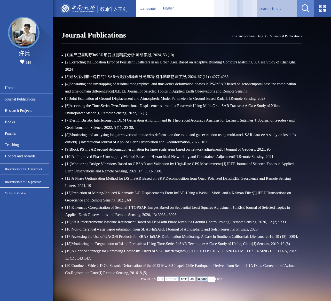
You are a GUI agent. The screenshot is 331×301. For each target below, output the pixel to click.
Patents (10, 133)
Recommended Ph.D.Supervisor (23, 169)
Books (10, 122)
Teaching (12, 145)
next (184, 279)
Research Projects (18, 110)
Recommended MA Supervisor (23, 182)
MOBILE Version (15, 193)
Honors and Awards (20, 156)
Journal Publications (20, 99)
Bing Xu (262, 36)
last (192, 279)
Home (9, 88)
